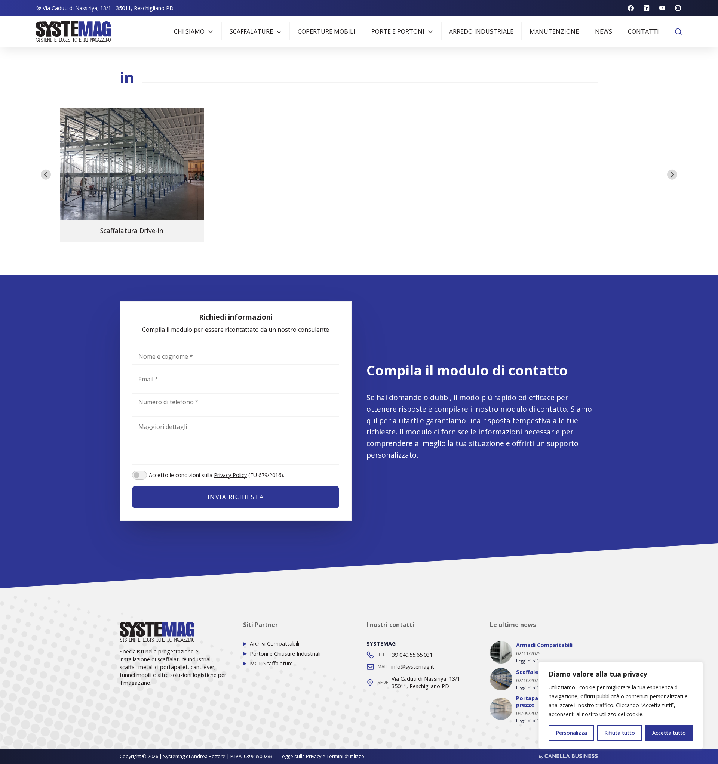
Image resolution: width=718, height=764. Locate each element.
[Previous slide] (46, 175)
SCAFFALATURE (251, 31)
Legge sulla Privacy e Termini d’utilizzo (322, 756)
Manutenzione (554, 31)
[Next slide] (672, 175)
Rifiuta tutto (619, 732)
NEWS (603, 31)
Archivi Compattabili (274, 643)
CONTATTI (643, 31)
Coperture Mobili (326, 31)
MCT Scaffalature (271, 663)
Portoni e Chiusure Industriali (285, 653)
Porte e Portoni (397, 31)
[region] (620, 705)
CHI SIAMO (189, 31)
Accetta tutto (669, 732)
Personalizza (571, 732)
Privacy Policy (230, 475)
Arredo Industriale (481, 31)
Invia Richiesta (236, 497)
